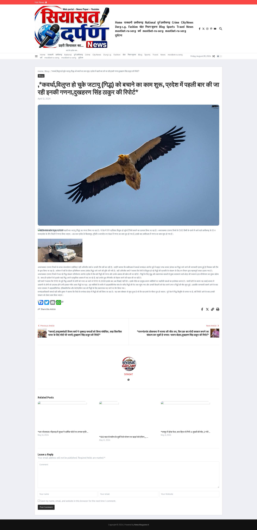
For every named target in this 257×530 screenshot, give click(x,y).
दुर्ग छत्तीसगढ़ (163, 22)
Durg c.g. (121, 26)
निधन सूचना (151, 26)
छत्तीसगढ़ (138, 22)
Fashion (133, 26)
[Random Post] (213, 56)
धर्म (139, 31)
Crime (175, 22)
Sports (171, 26)
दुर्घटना (118, 35)
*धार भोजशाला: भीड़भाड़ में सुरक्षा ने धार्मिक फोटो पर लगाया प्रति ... (63, 431)
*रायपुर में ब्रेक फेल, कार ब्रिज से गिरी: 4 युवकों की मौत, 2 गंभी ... (185, 431)
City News (187, 22)
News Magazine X (141, 525)
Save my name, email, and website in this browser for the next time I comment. (78, 501)
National (150, 22)
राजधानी (128, 22)
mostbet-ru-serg (125, 31)
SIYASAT (128, 374)
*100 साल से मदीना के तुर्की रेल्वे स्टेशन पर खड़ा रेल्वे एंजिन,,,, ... (123, 436)
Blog (162, 26)
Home (118, 22)
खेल (142, 26)
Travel (181, 26)
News (189, 26)
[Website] (128, 380)
